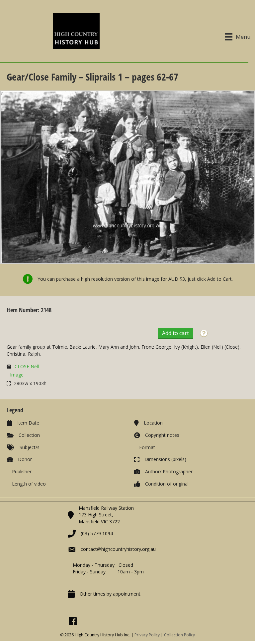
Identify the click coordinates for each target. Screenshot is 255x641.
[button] (204, 333)
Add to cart (175, 333)
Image (17, 375)
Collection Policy (179, 635)
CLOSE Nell (27, 366)
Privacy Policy (147, 635)
